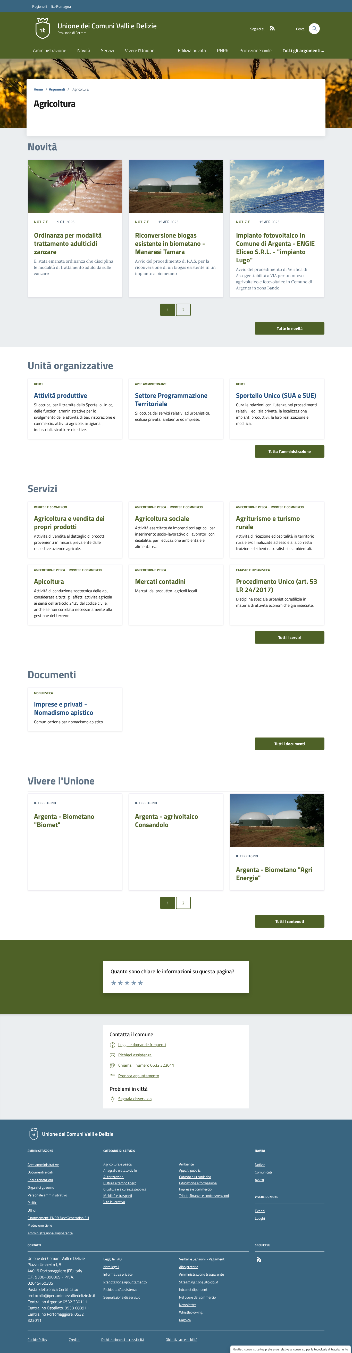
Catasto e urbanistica (253, 570)
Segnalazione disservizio (121, 1297)
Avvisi (259, 1180)
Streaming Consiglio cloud (198, 1282)
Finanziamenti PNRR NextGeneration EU (58, 1218)
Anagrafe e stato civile (120, 1170)
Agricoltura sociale (162, 518)
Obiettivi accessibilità (181, 1339)
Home (38, 89)
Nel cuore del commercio (197, 1297)
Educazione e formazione (198, 1183)
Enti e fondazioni (40, 1180)
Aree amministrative (150, 384)
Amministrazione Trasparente (50, 1233)
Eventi (260, 1211)
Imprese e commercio (50, 507)
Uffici (38, 384)
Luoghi (260, 1218)
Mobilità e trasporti (117, 1195)
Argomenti (57, 89)
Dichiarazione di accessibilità (122, 1339)
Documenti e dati (40, 1172)
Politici (32, 1202)
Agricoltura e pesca (150, 507)
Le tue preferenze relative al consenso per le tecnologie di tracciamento (302, 1349)
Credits (74, 1339)
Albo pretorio (188, 1267)
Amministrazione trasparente (201, 1274)
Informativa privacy (118, 1274)
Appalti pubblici (190, 1170)
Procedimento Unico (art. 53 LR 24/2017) (276, 585)
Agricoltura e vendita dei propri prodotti (69, 522)
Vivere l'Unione (139, 50)
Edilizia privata (192, 50)
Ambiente (186, 1164)
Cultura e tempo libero (119, 1183)
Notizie (41, 221)
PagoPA (185, 1320)
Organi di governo (41, 1187)
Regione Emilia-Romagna (51, 6)
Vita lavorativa (114, 1202)
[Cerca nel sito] (314, 28)
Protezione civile (255, 50)
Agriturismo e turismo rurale (268, 522)
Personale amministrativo (47, 1195)
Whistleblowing (191, 1312)
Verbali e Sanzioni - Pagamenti (202, 1259)
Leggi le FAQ (112, 1259)
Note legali (111, 1267)
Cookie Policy (37, 1339)
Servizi (107, 50)
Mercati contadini (160, 581)
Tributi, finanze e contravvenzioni (204, 1195)
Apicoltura (49, 581)
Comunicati (263, 1172)
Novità (83, 50)
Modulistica (43, 693)
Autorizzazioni (113, 1177)
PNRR (223, 50)
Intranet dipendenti (193, 1289)
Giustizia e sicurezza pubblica (124, 1189)
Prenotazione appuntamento (125, 1282)
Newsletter (187, 1305)
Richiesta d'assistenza (120, 1289)
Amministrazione (49, 50)
